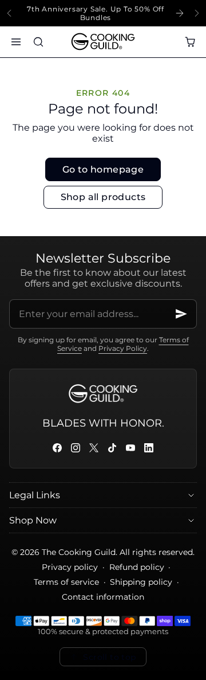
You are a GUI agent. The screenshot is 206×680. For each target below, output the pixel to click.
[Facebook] (57, 448)
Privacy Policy (122, 348)
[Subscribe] (181, 314)
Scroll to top (109, 657)
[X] (94, 448)
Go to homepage (103, 169)
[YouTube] (130, 448)
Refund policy (136, 567)
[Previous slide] (9, 13)
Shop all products (103, 197)
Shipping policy (141, 582)
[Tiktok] (112, 448)
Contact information (103, 597)
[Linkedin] (149, 448)
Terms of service (66, 582)
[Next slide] (197, 13)
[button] (16, 41)
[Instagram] (75, 448)
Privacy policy (70, 567)
